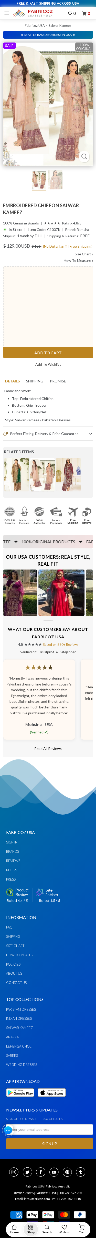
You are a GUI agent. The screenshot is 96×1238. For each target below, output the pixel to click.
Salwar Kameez (60, 25)
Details (12, 381)
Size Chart (84, 254)
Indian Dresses (19, 1018)
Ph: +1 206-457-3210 (66, 1199)
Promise (58, 381)
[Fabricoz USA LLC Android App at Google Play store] (21, 1100)
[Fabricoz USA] (33, 13)
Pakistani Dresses (56, 420)
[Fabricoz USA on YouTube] (55, 1172)
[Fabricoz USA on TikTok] (81, 1172)
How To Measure (78, 260)
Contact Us (16, 983)
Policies (13, 964)
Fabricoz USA (35, 25)
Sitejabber (68, 652)
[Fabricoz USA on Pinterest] (69, 1172)
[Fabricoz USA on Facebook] (42, 1172)
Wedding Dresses (21, 1065)
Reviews (13, 861)
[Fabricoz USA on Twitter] (29, 1172)
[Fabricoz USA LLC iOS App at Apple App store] (52, 1100)
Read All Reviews (48, 748)
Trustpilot (46, 652)
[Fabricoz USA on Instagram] (15, 1172)
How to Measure (21, 955)
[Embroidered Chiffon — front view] (48, 104)
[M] (8, 13)
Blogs (11, 870)
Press (11, 879)
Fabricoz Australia (58, 1186)
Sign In (11, 842)
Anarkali (13, 1037)
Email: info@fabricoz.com (32, 1199)
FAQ (9, 927)
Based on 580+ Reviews (60, 644)
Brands (12, 851)
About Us (14, 973)
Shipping (34, 381)
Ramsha (83, 229)
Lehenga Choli (19, 1046)
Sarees (12, 1055)
